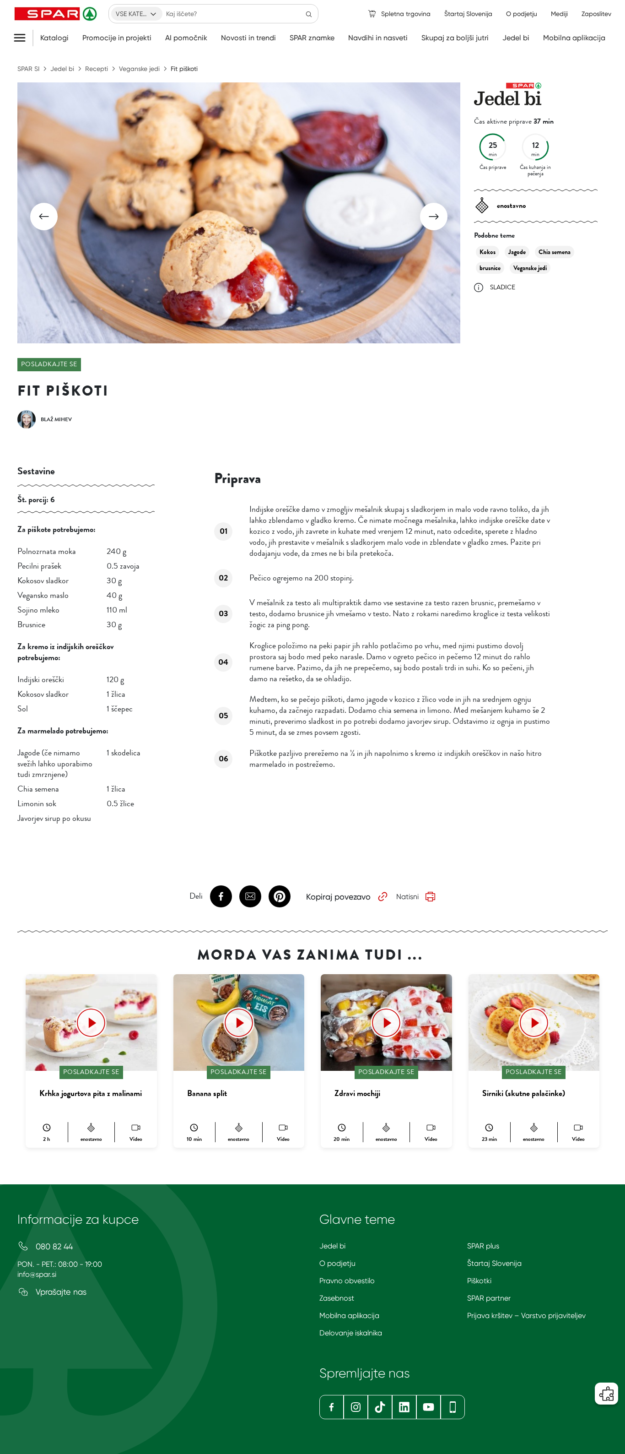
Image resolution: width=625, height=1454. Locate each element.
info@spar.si (36, 1274)
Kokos (488, 252)
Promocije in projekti (116, 38)
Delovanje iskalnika (350, 1333)
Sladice (502, 287)
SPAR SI (28, 68)
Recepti (96, 68)
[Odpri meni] (23, 38)
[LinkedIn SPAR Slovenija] (404, 1407)
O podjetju (337, 1263)
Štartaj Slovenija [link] (468, 13)
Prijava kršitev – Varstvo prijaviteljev (526, 1315)
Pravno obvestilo (347, 1280)
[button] (44, 216)
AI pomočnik (186, 38)
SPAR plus (483, 1246)
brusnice (490, 268)
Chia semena (555, 252)
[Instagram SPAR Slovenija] (356, 1407)
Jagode (517, 252)
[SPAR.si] (57, 14)
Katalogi (54, 38)
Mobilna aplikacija (574, 38)
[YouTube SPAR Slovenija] (428, 1407)
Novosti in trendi (248, 38)
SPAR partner (489, 1298)
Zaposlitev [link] (596, 13)
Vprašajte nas (59, 1292)
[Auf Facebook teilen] (221, 896)
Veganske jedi (139, 68)
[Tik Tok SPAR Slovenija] (380, 1407)
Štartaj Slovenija (494, 1263)
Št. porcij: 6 (36, 499)
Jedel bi (515, 38)
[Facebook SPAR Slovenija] (331, 1407)
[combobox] (136, 14)
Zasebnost (336, 1298)
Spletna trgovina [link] (406, 13)
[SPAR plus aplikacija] (453, 1407)
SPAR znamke (312, 38)
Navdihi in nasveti (378, 38)
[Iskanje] (308, 13)
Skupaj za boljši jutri (455, 38)
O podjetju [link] (521, 13)
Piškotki (479, 1280)
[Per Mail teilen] (250, 896)
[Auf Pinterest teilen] (280, 896)
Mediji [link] (559, 13)
